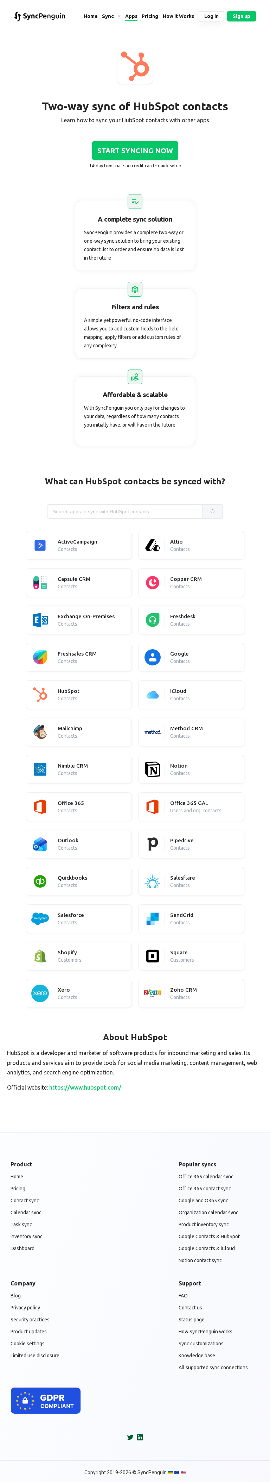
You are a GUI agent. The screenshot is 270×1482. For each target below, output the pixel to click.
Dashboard (22, 1248)
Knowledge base (197, 1355)
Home (17, 1176)
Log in (211, 16)
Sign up (241, 16)
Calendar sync (26, 1212)
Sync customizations (201, 1343)
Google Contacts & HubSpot (209, 1236)
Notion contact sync (200, 1260)
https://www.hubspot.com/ (85, 1087)
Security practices (30, 1319)
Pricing (18, 1188)
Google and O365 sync (203, 1200)
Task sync (21, 1224)
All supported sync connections (213, 1367)
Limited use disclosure (35, 1355)
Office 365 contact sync (205, 1188)
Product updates (29, 1331)
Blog (16, 1295)
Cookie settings (28, 1343)
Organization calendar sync (208, 1212)
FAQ (183, 1295)
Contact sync (25, 1200)
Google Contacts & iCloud (207, 1248)
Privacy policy (25, 1307)
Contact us (190, 1307)
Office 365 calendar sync (206, 1176)
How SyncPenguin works (205, 1331)
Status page (192, 1319)
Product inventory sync (204, 1224)
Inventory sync (27, 1236)
